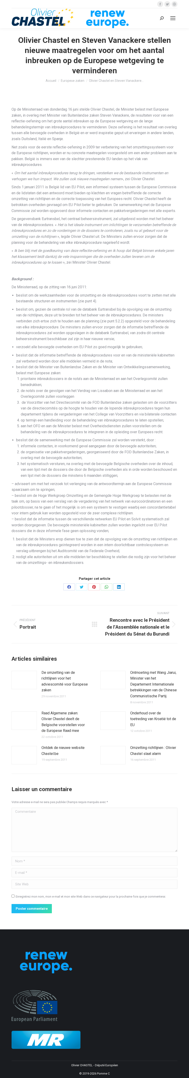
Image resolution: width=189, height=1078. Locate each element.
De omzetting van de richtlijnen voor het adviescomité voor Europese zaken (64, 681)
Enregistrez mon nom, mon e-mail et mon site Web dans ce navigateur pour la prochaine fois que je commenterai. (91, 896)
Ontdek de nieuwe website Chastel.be (63, 750)
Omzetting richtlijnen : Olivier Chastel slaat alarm (153, 750)
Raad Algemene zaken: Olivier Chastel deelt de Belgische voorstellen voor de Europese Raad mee (63, 722)
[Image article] (24, 680)
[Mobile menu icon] (172, 18)
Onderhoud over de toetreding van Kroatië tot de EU (153, 719)
